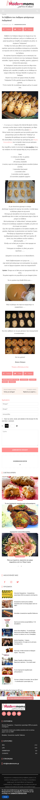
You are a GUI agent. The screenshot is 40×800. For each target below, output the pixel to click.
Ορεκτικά (20, 528)
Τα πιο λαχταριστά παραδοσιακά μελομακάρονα (20, 503)
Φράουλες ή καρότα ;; (29, 392)
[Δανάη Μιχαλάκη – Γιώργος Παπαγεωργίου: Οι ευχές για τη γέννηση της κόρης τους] (7, 642)
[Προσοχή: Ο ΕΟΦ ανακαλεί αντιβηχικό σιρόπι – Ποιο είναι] (7, 652)
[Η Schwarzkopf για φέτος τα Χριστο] (32, 693)
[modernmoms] (20, 4)
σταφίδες (12, 382)
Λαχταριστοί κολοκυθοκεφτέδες (20, 532)
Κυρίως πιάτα (20, 556)
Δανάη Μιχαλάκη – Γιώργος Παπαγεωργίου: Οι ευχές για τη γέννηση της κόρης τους (25, 642)
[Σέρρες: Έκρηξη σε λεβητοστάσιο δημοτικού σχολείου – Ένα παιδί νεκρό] (7, 661)
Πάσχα (5, 382)
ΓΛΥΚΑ (20, 499)
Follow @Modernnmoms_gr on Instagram (21, 698)
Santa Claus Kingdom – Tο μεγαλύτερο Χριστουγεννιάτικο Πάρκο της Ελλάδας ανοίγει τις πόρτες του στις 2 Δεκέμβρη (25, 632)
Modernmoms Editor (20, 24)
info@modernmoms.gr (11, 763)
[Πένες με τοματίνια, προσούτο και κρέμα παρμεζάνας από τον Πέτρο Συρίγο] (20, 545)
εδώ (30, 130)
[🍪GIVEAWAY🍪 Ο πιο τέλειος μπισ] (27, 693)
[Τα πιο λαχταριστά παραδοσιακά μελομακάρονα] (20, 488)
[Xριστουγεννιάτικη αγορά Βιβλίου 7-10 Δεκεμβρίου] (7, 623)
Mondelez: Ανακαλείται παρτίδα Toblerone (26, 613)
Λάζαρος (32, 379)
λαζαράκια (24, 379)
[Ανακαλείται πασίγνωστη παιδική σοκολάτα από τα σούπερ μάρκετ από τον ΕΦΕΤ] (7, 604)
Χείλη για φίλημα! (9, 392)
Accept (5, 797)
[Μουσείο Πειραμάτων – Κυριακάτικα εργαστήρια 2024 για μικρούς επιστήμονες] (7, 594)
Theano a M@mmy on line (20, 367)
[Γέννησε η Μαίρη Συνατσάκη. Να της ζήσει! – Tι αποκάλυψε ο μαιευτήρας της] (7, 680)
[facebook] (20, 464)
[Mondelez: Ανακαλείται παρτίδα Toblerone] (7, 613)
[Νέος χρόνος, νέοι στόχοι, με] (17, 693)
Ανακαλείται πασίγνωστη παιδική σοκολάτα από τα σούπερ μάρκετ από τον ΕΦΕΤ (25, 603)
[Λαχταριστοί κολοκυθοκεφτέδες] (20, 516)
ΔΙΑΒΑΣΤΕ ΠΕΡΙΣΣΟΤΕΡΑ (19, 793)
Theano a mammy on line (10, 379)
